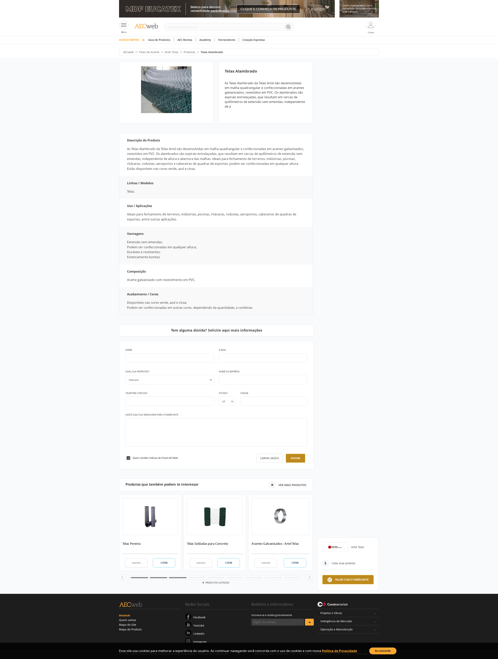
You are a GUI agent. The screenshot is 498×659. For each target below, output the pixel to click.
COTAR (164, 562)
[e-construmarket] (332, 604)
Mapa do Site (127, 625)
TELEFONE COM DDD (136, 393)
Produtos (189, 52)
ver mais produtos (292, 485)
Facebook (199, 617)
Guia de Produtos (159, 40)
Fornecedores (226, 40)
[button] (122, 577)
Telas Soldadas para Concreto (207, 543)
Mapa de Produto (130, 629)
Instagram (200, 642)
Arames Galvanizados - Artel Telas (275, 543)
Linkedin (198, 633)
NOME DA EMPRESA (229, 371)
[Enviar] (309, 622)
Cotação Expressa (253, 40)
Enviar (295, 458)
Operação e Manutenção (336, 629)
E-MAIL (222, 350)
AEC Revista (184, 40)
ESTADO (223, 393)
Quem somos (127, 620)
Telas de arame (149, 52)
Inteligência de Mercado (336, 621)
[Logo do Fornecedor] (335, 547)
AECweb (128, 52)
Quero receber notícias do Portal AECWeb (155, 458)
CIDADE (244, 393)
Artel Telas (171, 52)
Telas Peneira (131, 543)
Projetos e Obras (331, 613)
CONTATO (136, 563)
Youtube (198, 625)
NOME (128, 350)
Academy (205, 40)
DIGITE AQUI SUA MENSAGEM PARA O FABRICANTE (151, 414)
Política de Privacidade (339, 651)
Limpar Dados (269, 458)
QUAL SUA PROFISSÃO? (137, 371)
